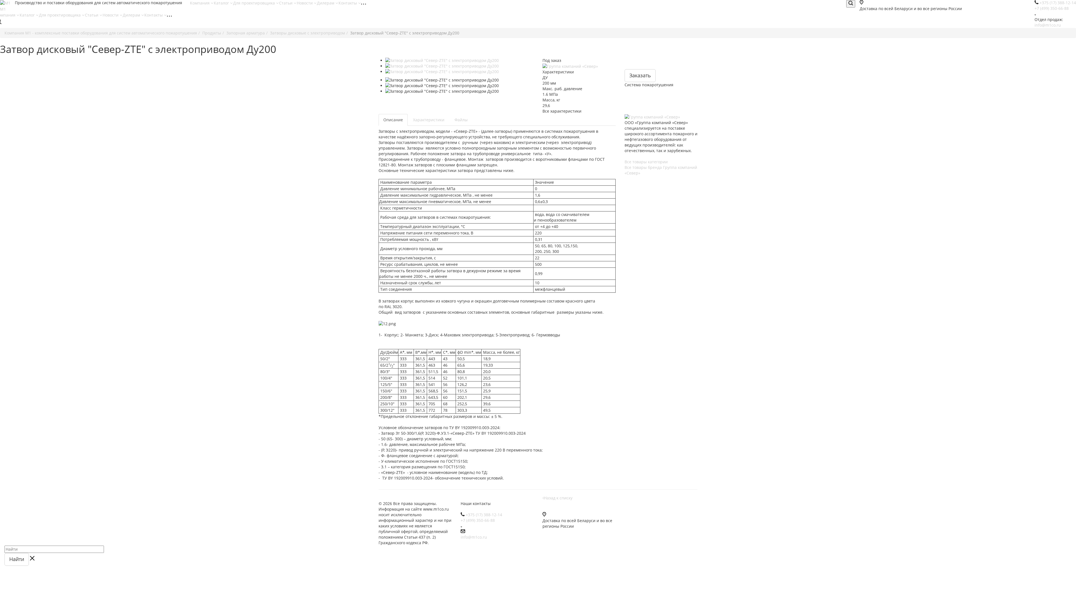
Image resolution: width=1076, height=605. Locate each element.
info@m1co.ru (1048, 25)
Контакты (348, 3)
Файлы (461, 119)
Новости (305, 3)
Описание (393, 119)
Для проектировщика (254, 3)
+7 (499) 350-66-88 (1052, 8)
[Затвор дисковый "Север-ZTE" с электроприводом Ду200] (461, 60)
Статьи (286, 3)
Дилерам (326, 3)
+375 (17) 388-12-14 (484, 514)
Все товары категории (646, 161)
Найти (16, 559)
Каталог (222, 3)
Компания (200, 3)
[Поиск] (850, 4)
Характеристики (428, 119)
